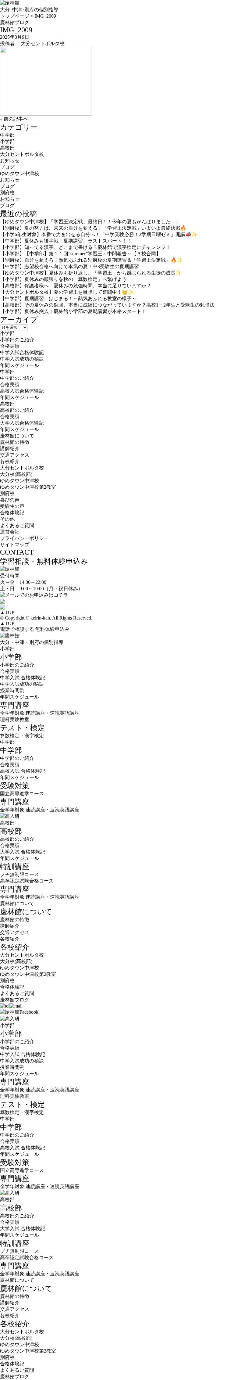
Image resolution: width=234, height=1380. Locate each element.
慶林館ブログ (14, 999)
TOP (7, 612)
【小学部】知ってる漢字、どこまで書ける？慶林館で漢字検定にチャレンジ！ (85, 247)
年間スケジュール (19, 365)
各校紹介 (10, 938)
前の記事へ (16, 118)
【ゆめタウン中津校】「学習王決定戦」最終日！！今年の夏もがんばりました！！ (90, 221)
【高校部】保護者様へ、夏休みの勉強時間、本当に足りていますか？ (75, 285)
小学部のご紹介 (17, 339)
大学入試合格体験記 (22, 423)
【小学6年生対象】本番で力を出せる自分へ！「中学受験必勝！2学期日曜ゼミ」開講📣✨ (98, 234)
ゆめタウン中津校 (19, 173)
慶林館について (17, 903)
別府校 (7, 192)
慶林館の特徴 (14, 442)
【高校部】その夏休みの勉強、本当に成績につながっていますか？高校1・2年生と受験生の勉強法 (107, 304)
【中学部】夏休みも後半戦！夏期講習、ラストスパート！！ (66, 240)
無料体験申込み (52, 629)
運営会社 (10, 531)
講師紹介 (10, 448)
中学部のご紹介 (17, 378)
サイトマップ (14, 544)
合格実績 (10, 346)
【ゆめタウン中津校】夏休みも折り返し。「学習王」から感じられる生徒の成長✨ (91, 272)
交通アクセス (14, 455)
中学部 (7, 135)
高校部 (7, 147)
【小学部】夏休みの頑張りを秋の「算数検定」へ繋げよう (63, 279)
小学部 (7, 141)
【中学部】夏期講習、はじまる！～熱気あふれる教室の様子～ (68, 298)
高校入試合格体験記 (22, 391)
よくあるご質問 (17, 525)
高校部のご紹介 (17, 410)
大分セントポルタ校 (22, 154)
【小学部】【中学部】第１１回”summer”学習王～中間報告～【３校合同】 (80, 253)
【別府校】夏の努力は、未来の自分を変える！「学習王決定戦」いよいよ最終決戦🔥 (93, 228)
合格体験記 (12, 512)
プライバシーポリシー (24, 538)
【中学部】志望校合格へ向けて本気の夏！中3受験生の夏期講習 (69, 266)
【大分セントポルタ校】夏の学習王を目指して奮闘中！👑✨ (67, 292)
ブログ (7, 167)
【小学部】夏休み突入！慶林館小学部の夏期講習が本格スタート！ (73, 311)
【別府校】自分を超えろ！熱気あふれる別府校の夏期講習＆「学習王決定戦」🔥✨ (91, 260)
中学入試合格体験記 (22, 352)
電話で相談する (17, 629)
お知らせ (10, 160)
